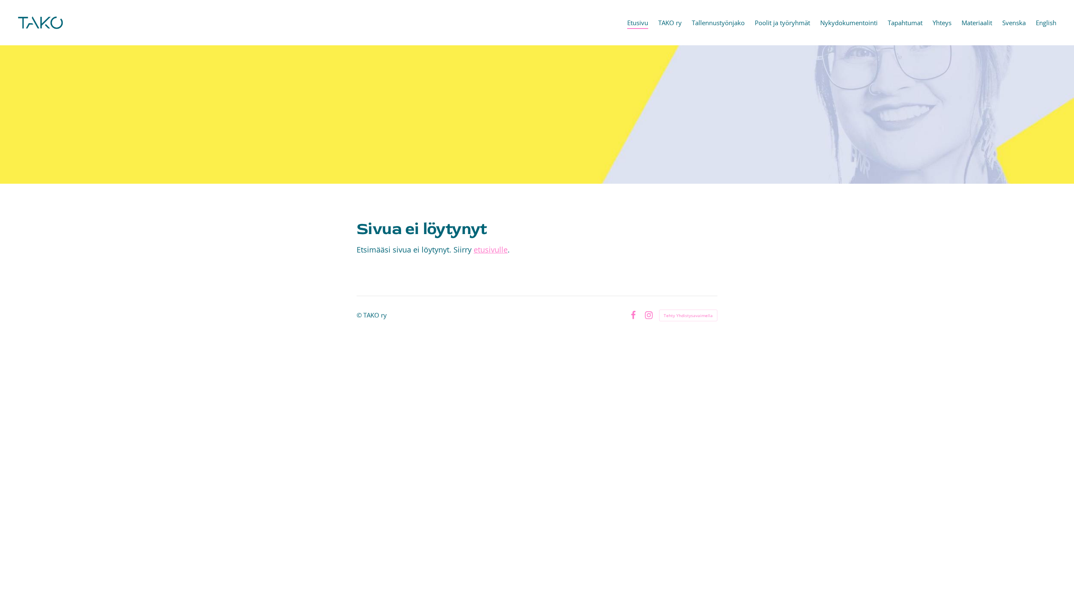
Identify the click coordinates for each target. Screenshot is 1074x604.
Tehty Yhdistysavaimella (688, 315)
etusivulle (491, 250)
